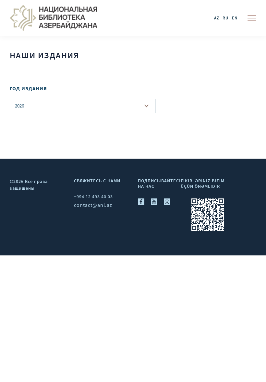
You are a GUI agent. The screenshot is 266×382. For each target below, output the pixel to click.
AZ (216, 18)
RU (226, 18)
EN (235, 18)
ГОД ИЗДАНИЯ (28, 88)
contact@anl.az (93, 205)
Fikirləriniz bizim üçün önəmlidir (202, 183)
